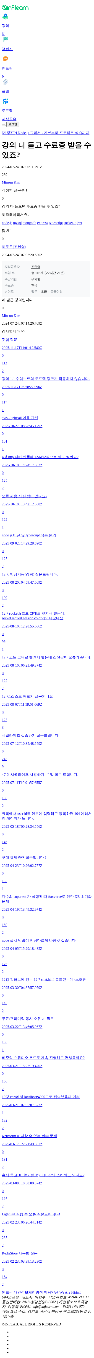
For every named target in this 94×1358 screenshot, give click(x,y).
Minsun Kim (11, 182)
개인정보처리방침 (28, 1292)
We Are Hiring (70, 1292)
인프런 (7, 1292)
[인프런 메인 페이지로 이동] (47, 7)
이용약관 (51, 1292)
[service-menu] (3, 125)
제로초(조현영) (14, 247)
